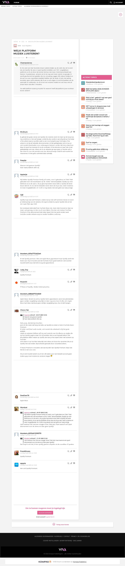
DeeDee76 (24, 395)
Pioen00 (23, 282)
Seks (88, 138)
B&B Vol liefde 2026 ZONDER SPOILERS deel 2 (97, 90)
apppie (23, 463)
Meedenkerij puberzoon (95, 82)
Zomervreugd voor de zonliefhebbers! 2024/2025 (96, 157)
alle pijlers (26, 46)
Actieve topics (17, 6)
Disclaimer (77, 541)
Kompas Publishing (79, 562)
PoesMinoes (25, 451)
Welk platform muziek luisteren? (40, 41)
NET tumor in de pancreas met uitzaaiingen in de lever (98, 107)
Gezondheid (91, 110)
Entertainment (91, 93)
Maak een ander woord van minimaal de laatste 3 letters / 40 (98, 116)
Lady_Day (24, 270)
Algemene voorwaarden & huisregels (36, 6)
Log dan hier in (50, 517)
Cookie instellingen (51, 541)
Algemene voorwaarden (44, 536)
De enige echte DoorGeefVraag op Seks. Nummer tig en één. (98, 135)
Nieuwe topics (5, 6)
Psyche (89, 160)
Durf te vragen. (91, 142)
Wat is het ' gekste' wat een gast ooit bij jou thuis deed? (99, 98)
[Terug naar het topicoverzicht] (15, 47)
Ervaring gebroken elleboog (97, 149)
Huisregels (58, 536)
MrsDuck (24, 132)
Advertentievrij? (66, 541)
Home (16, 41)
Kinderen (90, 84)
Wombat (23, 407)
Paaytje (23, 160)
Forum (16, 2)
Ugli (21, 195)
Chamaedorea (26, 63)
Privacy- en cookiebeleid (80, 536)
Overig (89, 101)
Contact (66, 536)
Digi (23, 41)
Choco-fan (24, 310)
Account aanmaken (45, 513)
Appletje (23, 174)
